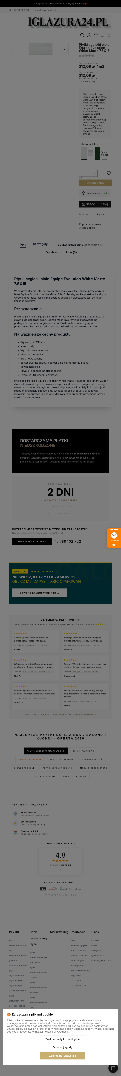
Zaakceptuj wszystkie (62, 1055)
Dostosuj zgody (62, 1047)
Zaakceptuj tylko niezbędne (62, 1039)
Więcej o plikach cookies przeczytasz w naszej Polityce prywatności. (60, 1030)
